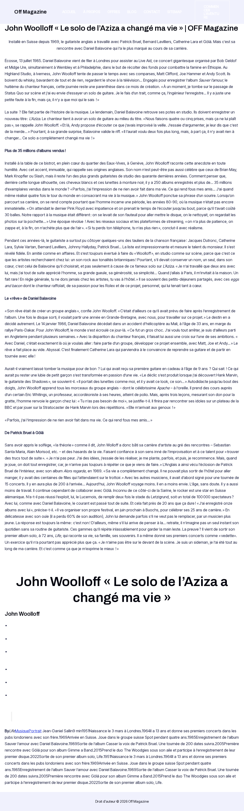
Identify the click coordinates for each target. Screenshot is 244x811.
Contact (152, 12)
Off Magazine (30, 12)
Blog (132, 12)
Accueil (69, 12)
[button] (212, 12)
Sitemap (174, 12)
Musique (22, 730)
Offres (113, 12)
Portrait (35, 730)
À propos (91, 12)
